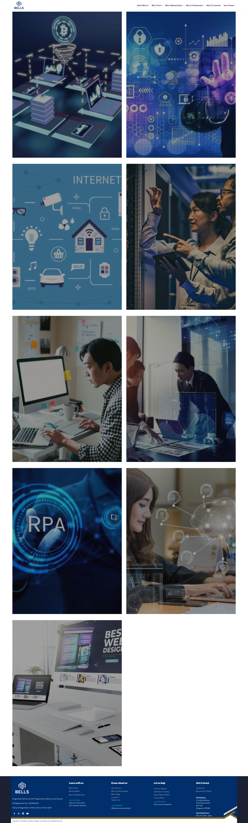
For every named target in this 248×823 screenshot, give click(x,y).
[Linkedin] (23, 814)
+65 (159, 802)
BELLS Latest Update (119, 791)
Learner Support (160, 788)
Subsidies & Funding (161, 792)
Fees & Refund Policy (162, 795)
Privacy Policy (159, 798)
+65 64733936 (74, 800)
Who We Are (116, 788)
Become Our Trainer (204, 791)
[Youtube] (27, 814)
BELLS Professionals (77, 795)
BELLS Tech (73, 788)
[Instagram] (19, 814)
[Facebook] (14, 814)
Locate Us (115, 797)
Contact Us (200, 788)
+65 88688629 (116, 805)
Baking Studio (74, 791)
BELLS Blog (115, 794)
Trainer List (115, 800)
